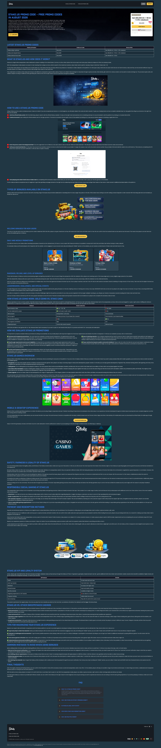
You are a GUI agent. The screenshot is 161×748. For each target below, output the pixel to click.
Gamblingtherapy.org (38, 745)
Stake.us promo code (13, 733)
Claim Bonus (14, 34)
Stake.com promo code (14, 736)
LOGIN (143, 3)
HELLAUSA (59, 50)
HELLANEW (59, 55)
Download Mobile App (80, 420)
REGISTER (150, 3)
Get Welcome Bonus (80, 236)
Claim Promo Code (80, 185)
